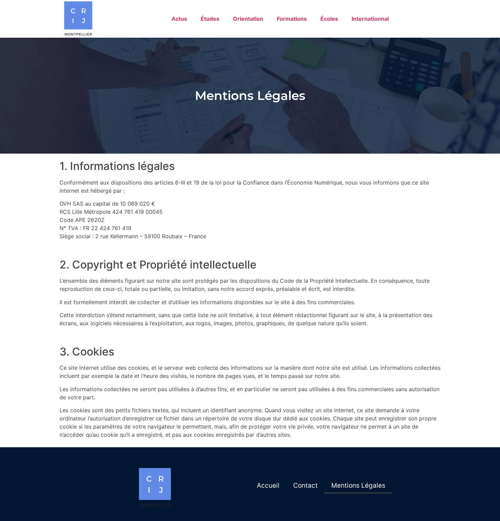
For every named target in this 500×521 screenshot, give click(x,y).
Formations (292, 18)
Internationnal (370, 18)
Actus (179, 18)
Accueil (268, 485)
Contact (305, 485)
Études (210, 18)
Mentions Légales (358, 485)
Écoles (329, 18)
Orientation (248, 18)
